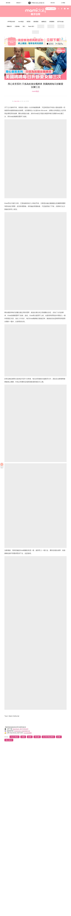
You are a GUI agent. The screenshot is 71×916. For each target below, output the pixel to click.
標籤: (6, 737)
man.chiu (17, 101)
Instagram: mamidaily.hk (22, 731)
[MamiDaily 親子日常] (35, 11)
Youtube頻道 (27, 733)
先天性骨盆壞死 (48, 737)
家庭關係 (51, 21)
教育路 (28, 21)
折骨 (58, 737)
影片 (24, 26)
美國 (23, 737)
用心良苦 (9, 740)
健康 (29, 737)
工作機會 (63, 2)
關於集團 (8, 2)
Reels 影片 (31, 26)
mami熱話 (21, 21)
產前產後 (36, 21)
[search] (58, 8)
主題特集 (17, 26)
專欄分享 (9, 26)
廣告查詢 (53, 2)
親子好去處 (60, 21)
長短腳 (37, 737)
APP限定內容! (11, 21)
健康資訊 (43, 21)
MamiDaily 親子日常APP (20, 729)
